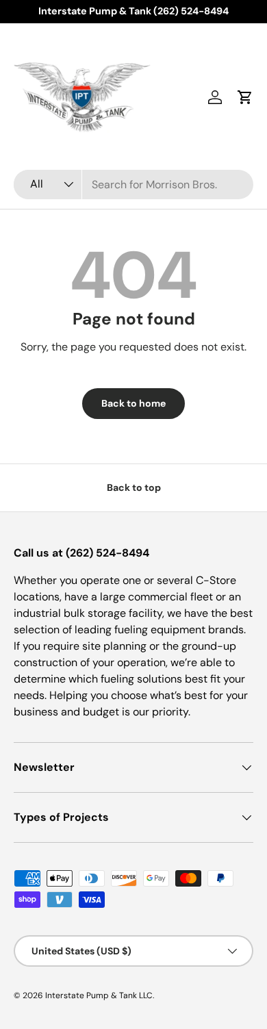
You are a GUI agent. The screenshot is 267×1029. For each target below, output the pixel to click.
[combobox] (133, 184)
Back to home (133, 403)
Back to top (134, 487)
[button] (245, 97)
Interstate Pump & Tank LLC (99, 995)
